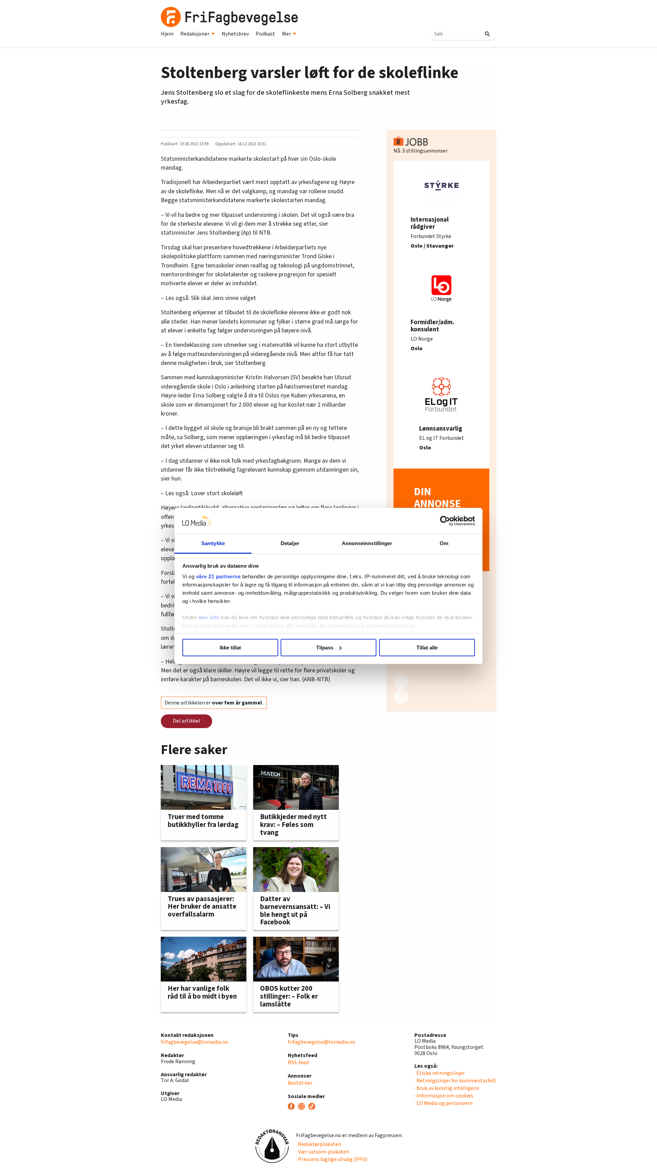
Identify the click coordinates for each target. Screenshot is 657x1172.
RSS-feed (298, 1062)
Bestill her (300, 1083)
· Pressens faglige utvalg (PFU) (331, 1159)
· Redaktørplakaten (318, 1144)
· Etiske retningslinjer (439, 1073)
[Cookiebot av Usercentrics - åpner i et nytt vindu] (445, 521)
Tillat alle (427, 647)
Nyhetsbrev (235, 34)
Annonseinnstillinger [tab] (367, 543)
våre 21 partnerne (218, 576)
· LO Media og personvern (443, 1103)
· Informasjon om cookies (443, 1095)
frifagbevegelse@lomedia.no (194, 1042)
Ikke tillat (230, 647)
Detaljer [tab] (290, 543)
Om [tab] (444, 543)
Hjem (167, 34)
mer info (209, 617)
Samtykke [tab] (213, 543)
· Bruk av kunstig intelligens (446, 1088)
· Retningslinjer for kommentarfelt (455, 1080)
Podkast (265, 34)
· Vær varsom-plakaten (322, 1152)
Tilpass (324, 647)
